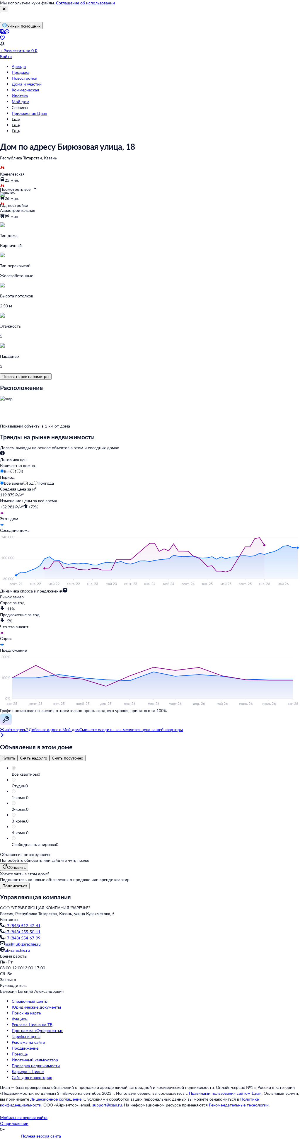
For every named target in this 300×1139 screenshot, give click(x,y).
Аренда (19, 66)
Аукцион (20, 1018)
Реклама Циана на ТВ (32, 1024)
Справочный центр (29, 1001)
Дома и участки (27, 84)
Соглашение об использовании (85, 3)
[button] (156, 774)
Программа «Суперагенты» (37, 1030)
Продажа (20, 72)
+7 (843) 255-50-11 (22, 931)
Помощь (20, 1054)
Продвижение (25, 1048)
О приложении (14, 1123)
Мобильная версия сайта (23, 1117)
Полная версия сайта (41, 1136)
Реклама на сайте (28, 1042)
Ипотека (20, 95)
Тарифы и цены (26, 1036)
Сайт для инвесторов (32, 1077)
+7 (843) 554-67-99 (22, 938)
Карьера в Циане (28, 1071)
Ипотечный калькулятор (35, 1060)
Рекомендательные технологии (239, 1105)
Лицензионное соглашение (55, 1099)
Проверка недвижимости (36, 1065)
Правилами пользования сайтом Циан (225, 1093)
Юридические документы (36, 1007)
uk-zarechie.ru (17, 950)
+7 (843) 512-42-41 (22, 925)
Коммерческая (25, 90)
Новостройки (24, 78)
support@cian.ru (107, 1105)
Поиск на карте (26, 1013)
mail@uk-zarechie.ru (23, 944)
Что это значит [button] (14, 626)
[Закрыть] (4, 9)
